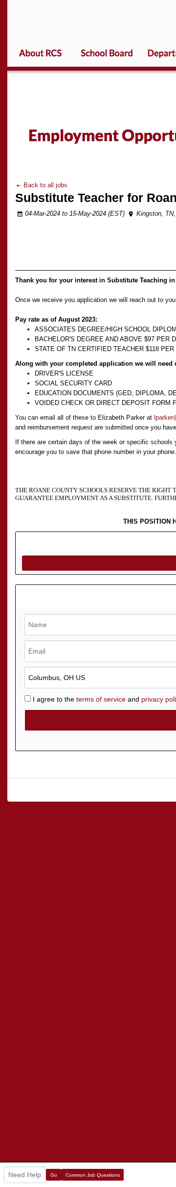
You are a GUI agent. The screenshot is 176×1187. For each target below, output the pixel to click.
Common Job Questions (93, 1175)
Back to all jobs (44, 185)
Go (53, 1175)
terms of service (101, 699)
